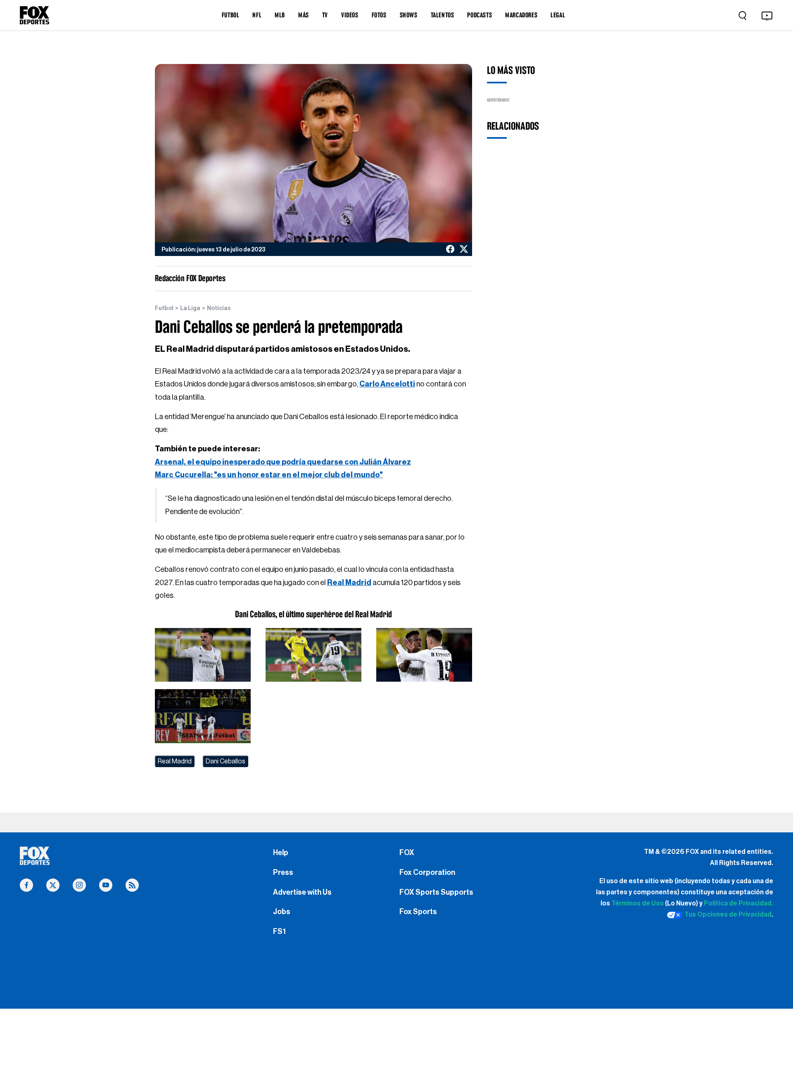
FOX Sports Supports (436, 892)
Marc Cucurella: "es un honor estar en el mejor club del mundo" (269, 475)
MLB (280, 15)
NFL (256, 15)
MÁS (303, 15)
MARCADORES (521, 15)
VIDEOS (350, 15)
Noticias (219, 308)
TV (325, 15)
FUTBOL (231, 15)
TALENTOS (442, 15)
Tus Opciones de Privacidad (728, 914)
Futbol (164, 308)
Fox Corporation (427, 872)
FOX (406, 852)
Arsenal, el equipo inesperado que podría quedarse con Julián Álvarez (283, 462)
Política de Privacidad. (738, 903)
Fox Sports (418, 911)
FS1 (279, 931)
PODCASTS (479, 15)
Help (280, 852)
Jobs (281, 911)
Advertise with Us (302, 892)
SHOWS (409, 15)
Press (283, 872)
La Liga (190, 308)
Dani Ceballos (225, 761)
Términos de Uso (637, 903)
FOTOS (379, 15)
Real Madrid (175, 761)
